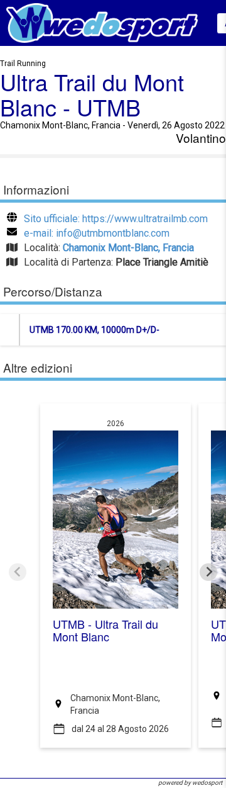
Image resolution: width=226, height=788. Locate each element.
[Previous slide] (17, 572)
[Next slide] (208, 572)
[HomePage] (102, 22)
